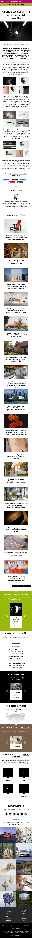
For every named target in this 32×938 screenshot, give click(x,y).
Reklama (9, 912)
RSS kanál (8, 917)
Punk (9, 174)
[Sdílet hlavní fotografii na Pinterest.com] (12, 182)
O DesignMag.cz (23, 910)
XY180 (25, 174)
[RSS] (25, 814)
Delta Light (18, 175)
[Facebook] (6, 814)
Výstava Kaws (16, 643)
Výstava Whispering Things (16, 656)
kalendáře (22, 633)
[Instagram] (10, 814)
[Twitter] (14, 814)
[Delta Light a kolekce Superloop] (9, 115)
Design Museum (19, 706)
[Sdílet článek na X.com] (15, 179)
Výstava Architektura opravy (16, 650)
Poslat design (23, 918)
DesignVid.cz (19, 674)
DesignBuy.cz (23, 594)
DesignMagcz (26, 822)
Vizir (18, 174)
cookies (6, 932)
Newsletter (9, 920)
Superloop (14, 174)
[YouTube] (21, 814)
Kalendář (9, 918)
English (23, 920)
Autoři (23, 912)
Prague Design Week (20, 755)
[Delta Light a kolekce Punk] (16, 31)
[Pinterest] (17, 814)
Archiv (23, 913)
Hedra (21, 174)
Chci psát (8, 913)
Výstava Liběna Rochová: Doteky (16, 663)
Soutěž (23, 917)
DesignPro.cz (24, 727)
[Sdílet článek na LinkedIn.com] (23, 179)
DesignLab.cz (19, 935)
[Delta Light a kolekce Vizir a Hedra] (9, 145)
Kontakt (9, 910)
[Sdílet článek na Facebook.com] (6, 179)
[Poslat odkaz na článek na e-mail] (20, 182)
